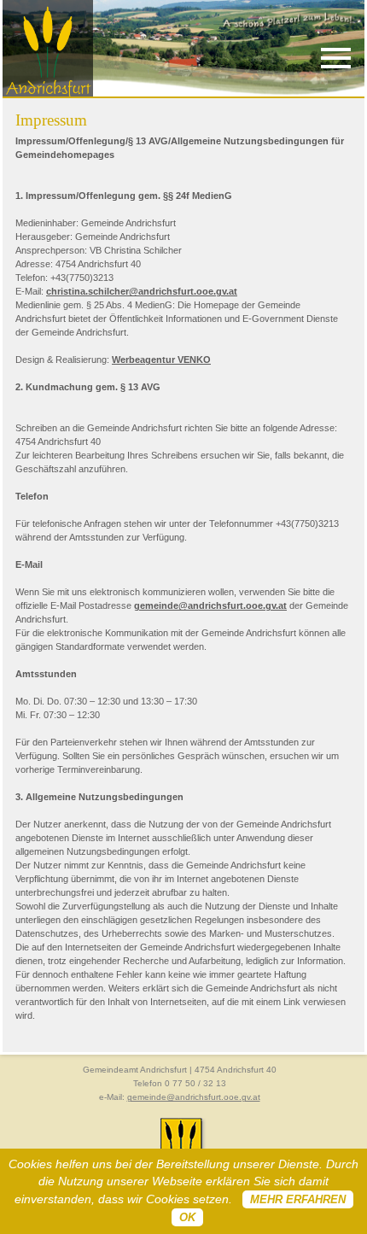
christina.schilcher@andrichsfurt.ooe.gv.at (141, 291)
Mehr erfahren (298, 1199)
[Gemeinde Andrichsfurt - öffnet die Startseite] (48, 93)
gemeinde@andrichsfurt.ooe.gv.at (210, 605)
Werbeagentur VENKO (161, 359)
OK (187, 1217)
